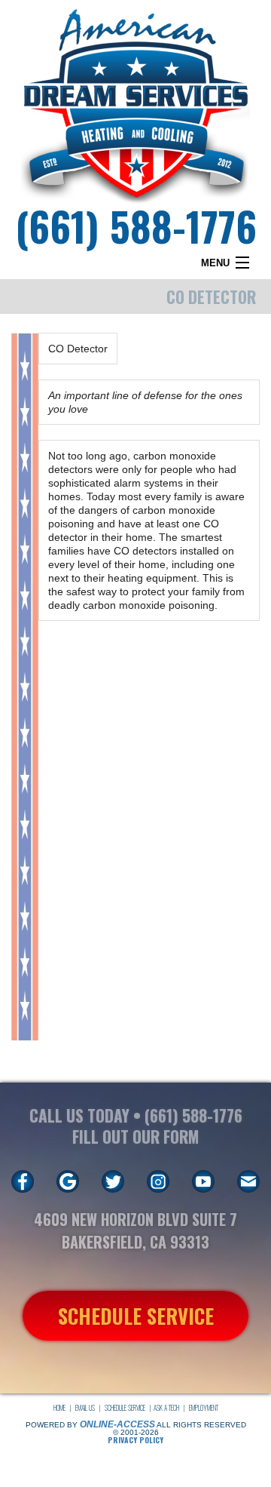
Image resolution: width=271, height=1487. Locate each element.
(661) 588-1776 (136, 225)
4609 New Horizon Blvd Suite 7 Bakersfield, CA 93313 (135, 1230)
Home (59, 1408)
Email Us (85, 1408)
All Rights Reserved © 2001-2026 (179, 1428)
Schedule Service (125, 1408)
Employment (203, 1408)
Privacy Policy (135, 1440)
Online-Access (117, 1424)
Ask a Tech (166, 1408)
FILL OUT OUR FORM (135, 1136)
